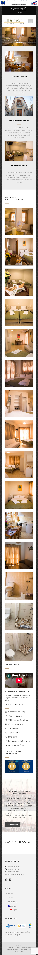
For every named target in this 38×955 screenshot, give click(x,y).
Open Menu (30, 21)
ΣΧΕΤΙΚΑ (11, 898)
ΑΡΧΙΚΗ (10, 894)
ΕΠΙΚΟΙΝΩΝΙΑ (12, 902)
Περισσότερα (13, 824)
